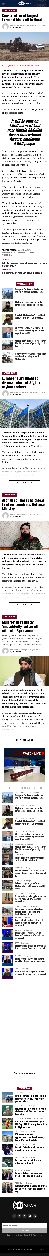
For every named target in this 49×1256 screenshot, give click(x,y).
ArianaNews (25, 250)
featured (23, 253)
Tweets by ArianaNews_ (24, 1073)
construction (10, 253)
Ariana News (17, 27)
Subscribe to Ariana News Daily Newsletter (24, 1235)
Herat (32, 253)
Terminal (7, 255)
